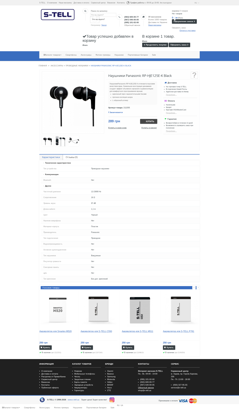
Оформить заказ (179, 28)
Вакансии (111, 3)
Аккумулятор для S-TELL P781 (178, 331)
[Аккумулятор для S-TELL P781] (181, 309)
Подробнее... (171, 95)
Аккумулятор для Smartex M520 (55, 331)
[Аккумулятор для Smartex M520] (58, 309)
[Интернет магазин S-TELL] (57, 14)
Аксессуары (57, 66)
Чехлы (77, 376)
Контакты (121, 3)
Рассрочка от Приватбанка (53, 376)
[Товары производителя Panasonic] (194, 75)
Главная (43, 66)
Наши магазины (65, 3)
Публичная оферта (50, 387)
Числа (148, 400)
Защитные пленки (82, 379)
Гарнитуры (79, 390)
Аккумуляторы (80, 387)
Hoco (109, 387)
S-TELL (42, 3)
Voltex (109, 382)
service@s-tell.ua (178, 387)
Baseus (110, 374)
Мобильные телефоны (84, 374)
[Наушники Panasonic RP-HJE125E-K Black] (47, 140)
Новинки (78, 371)
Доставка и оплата (81, 3)
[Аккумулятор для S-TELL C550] (99, 309)
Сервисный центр (98, 3)
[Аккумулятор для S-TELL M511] (140, 309)
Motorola (111, 379)
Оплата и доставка (187, 30)
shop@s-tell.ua (144, 390)
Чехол (104, 25)
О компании (52, 3)
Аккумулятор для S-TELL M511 (137, 331)
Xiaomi (110, 371)
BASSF (110, 385)
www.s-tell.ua (73, 400)
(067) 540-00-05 (131, 20)
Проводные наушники (77, 66)
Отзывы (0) (72, 157)
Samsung (111, 376)
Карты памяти (80, 382)
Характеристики (51, 157)
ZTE (109, 390)
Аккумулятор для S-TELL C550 (96, 331)
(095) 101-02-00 (131, 22)
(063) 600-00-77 (131, 17)
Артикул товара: (115, 108)
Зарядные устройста (83, 385)
